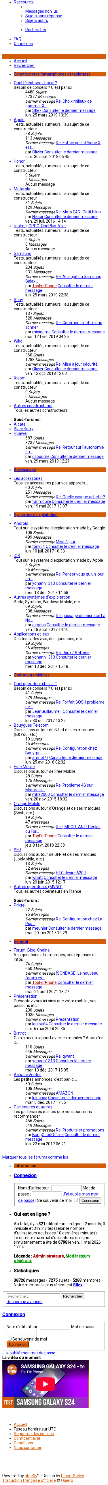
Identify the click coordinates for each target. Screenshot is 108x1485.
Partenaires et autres (33, 1107)
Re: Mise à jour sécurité (77, 364)
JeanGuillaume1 (47, 711)
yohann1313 (43, 583)
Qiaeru (67, 1480)
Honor (19, 161)
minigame (41, 332)
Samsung (22, 253)
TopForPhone (44, 285)
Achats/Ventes (27, 1074)
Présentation (25, 996)
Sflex (36, 110)
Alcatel (20, 424)
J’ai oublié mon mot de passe (28, 1353)
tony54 (38, 546)
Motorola (22, 189)
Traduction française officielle (29, 1480)
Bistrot (20, 1033)
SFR (17, 849)
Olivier (37, 152)
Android (21, 523)
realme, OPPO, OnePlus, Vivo (40, 225)
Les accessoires (28, 478)
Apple (19, 119)
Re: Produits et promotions (80, 1130)
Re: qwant (65, 1056)
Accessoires (25, 469)
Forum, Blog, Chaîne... (33, 950)
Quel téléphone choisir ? (35, 82)
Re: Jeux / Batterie (73, 652)
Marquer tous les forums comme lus (35, 1157)
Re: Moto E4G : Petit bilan (78, 212)
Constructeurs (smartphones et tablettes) (52, 74)
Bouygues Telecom (31, 725)
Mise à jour (65, 542)
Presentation (67, 1019)
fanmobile (41, 501)
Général (21, 941)
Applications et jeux (31, 634)
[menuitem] (41, 11)
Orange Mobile (27, 803)
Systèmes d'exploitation (36, 514)
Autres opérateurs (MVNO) (38, 886)
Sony (18, 299)
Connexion (25, 1175)
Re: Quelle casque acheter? (80, 497)
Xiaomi (20, 378)
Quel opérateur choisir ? (35, 683)
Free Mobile (24, 766)
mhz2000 (41, 794)
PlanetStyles (72, 1475)
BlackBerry (23, 428)
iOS (17, 555)
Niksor (37, 216)
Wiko (18, 341)
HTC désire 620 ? (71, 873)
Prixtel (19, 905)
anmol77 (40, 757)
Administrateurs (48, 1256)
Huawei (20, 433)
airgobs (39, 625)
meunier (40, 928)
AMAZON (64, 1093)
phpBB (31, 1475)
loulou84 (40, 1024)
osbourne (41, 456)
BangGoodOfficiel (48, 1134)
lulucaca (39, 1097)
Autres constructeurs (33, 405)
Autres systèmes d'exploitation (42, 597)
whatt (37, 877)
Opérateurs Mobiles (32, 675)
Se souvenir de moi (55, 1200)
